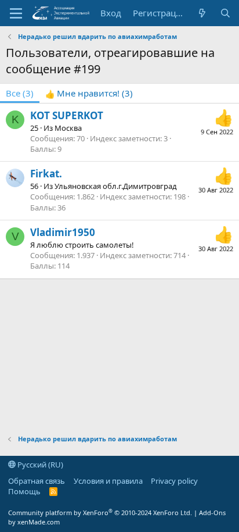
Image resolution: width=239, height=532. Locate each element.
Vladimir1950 (62, 232)
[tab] (89, 93)
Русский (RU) (39, 464)
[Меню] (16, 13)
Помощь (24, 491)
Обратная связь (36, 481)
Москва (68, 128)
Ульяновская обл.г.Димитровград (116, 186)
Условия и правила (108, 481)
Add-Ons (212, 512)
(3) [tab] (20, 93)
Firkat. (46, 173)
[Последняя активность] (202, 13)
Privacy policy (174, 481)
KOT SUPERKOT (66, 115)
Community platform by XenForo (100, 512)
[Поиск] (225, 13)
